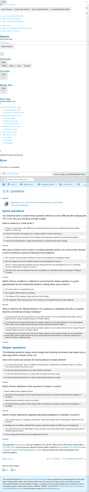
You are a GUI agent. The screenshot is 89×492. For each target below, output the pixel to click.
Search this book (6, 39)
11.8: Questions (20, 445)
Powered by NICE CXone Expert (35, 479)
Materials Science (48, 184)
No (15, 470)
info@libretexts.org (53, 488)
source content (36, 450)
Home (13, 184)
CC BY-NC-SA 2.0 (9, 447)
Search (6, 179)
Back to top (6, 459)
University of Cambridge (19, 205)
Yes (7, 470)
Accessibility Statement (11, 488)
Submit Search (7, 46)
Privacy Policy (64, 486)
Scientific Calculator (12, 124)
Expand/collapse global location (85, 183)
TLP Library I (68, 184)
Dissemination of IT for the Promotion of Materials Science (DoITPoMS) (37, 202)
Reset (4, 62)
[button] (8, 140)
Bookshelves (28, 184)
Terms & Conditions (77, 486)
